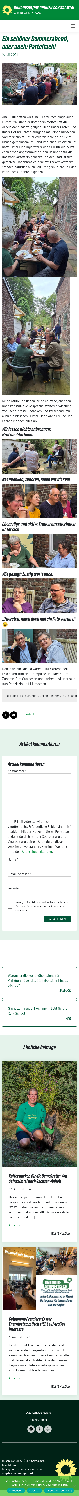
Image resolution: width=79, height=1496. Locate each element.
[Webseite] (48, 1429)
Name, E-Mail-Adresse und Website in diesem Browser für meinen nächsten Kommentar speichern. (41, 906)
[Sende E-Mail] (13, 715)
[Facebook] (31, 1429)
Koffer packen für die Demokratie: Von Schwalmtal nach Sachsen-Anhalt (38, 1179)
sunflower (30, 1469)
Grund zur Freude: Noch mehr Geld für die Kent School (39, 1013)
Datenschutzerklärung (36, 851)
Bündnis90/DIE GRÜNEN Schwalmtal (44, 7)
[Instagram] (39, 1429)
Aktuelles (31, 714)
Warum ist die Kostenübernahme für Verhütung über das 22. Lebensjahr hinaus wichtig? (39, 983)
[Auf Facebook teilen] (6, 715)
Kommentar (17, 771)
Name (13, 859)
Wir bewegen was (27, 13)
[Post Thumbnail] (39, 1113)
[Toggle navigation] (72, 26)
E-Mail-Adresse (19, 874)
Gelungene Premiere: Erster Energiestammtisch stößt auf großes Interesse (37, 1324)
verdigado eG (25, 1473)
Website (13, 888)
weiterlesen (60, 1233)
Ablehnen (34, 1490)
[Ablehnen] (74, 1486)
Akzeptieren (16, 1490)
